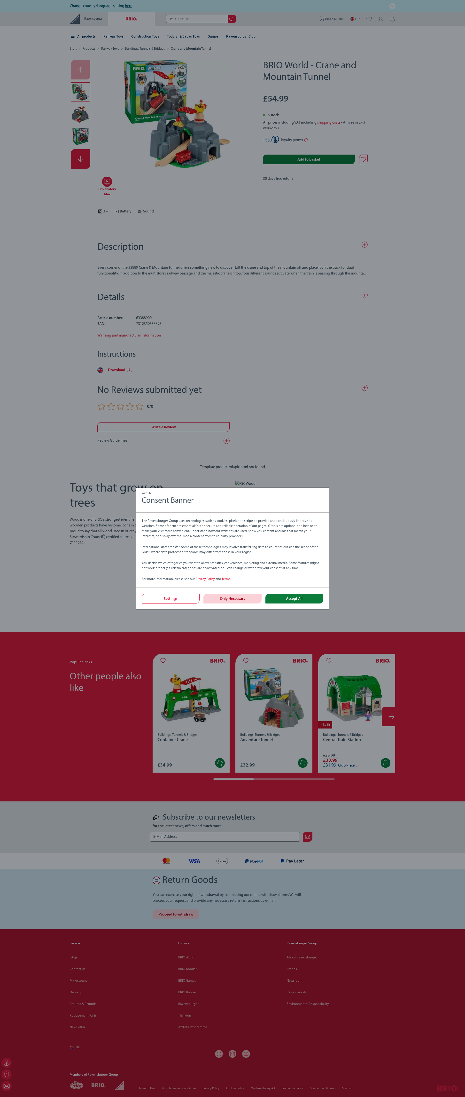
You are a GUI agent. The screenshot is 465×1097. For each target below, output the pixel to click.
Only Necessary (232, 599)
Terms (226, 579)
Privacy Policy (205, 579)
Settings (171, 599)
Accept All (294, 599)
